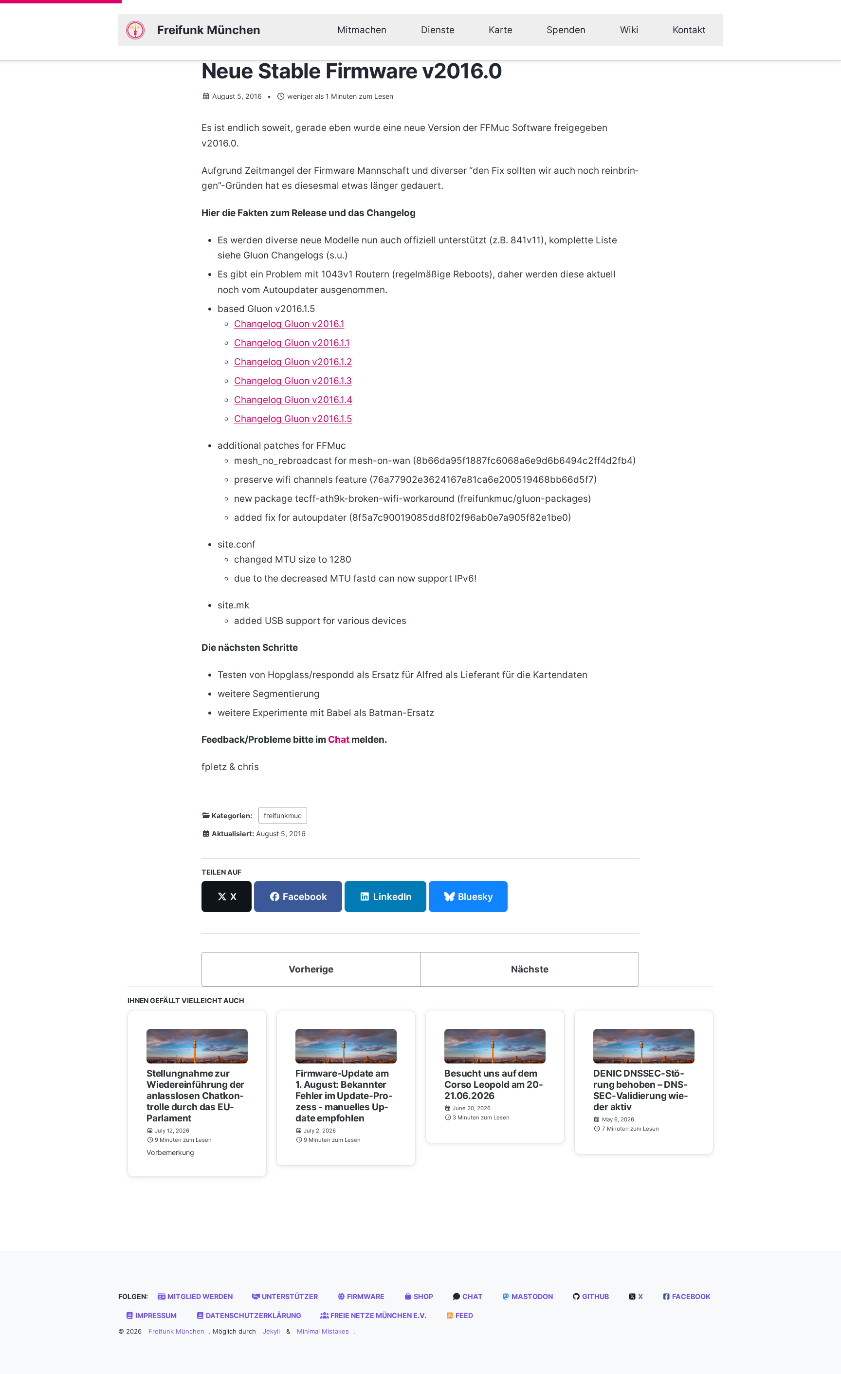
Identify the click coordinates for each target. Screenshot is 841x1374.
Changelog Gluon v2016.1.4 (293, 399)
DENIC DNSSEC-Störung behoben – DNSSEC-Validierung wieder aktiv (640, 1090)
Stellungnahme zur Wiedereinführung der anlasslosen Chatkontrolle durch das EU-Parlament (195, 1096)
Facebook (691, 1296)
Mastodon (531, 1296)
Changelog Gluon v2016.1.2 (293, 361)
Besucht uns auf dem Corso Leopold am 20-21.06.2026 (493, 1084)
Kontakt (689, 30)
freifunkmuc (283, 815)
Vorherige (311, 969)
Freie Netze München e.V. (377, 1315)
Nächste (529, 969)
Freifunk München (208, 30)
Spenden (566, 30)
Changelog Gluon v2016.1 (289, 324)
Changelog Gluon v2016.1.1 (292, 342)
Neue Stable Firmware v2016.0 (351, 70)
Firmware (365, 1296)
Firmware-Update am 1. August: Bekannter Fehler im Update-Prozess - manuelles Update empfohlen (344, 1096)
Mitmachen (361, 30)
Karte (500, 30)
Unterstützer (289, 1296)
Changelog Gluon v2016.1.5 (293, 418)
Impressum (155, 1315)
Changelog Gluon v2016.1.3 (293, 380)
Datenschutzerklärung (252, 1315)
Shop (422, 1296)
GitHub (595, 1296)
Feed (463, 1315)
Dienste (438, 30)
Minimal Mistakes (323, 1331)
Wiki (629, 30)
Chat (338, 739)
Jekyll (271, 1331)
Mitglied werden (199, 1296)
